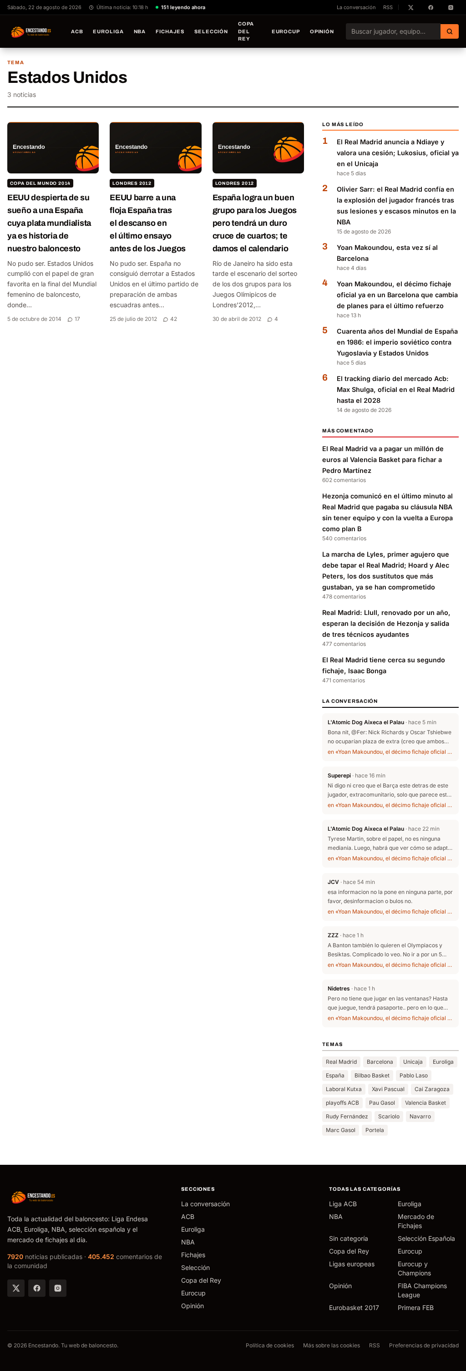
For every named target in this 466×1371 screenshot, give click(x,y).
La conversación (356, 7)
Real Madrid (341, 1061)
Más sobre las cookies (331, 1345)
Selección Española (426, 1238)
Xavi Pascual (388, 1089)
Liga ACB (343, 1204)
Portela (374, 1130)
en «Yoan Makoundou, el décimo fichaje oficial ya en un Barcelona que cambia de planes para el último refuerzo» (390, 751)
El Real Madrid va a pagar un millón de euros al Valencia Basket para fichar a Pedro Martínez (383, 459)
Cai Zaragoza (432, 1089)
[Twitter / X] (16, 1288)
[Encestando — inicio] (31, 31)
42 (173, 318)
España (335, 1075)
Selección (211, 31)
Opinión (322, 31)
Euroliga (108, 31)
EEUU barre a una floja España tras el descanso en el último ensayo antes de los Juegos (148, 223)
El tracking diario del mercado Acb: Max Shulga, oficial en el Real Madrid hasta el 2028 (396, 389)
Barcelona (380, 1061)
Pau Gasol (382, 1102)
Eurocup (286, 31)
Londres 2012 (132, 183)
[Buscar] (450, 31)
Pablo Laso (414, 1075)
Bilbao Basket (372, 1075)
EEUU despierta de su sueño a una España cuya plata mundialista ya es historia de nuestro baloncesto (49, 223)
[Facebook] (37, 1288)
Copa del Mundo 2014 (40, 183)
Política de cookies (270, 1345)
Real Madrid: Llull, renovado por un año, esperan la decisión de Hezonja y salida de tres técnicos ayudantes (386, 623)
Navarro (420, 1116)
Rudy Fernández (347, 1116)
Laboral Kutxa (344, 1089)
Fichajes (170, 31)
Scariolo (389, 1116)
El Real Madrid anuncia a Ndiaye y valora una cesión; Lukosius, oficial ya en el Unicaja (398, 153)
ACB (77, 31)
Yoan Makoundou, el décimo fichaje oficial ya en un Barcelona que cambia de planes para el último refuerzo (397, 295)
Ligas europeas (352, 1264)
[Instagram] (57, 1288)
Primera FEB (416, 1307)
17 (77, 318)
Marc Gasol (340, 1130)
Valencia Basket (425, 1102)
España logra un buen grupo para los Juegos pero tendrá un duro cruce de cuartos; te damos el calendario (255, 223)
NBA (140, 31)
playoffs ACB (342, 1102)
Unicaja (413, 1061)
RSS (388, 7)
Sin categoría (348, 1238)
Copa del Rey (246, 31)
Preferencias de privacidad (424, 1345)
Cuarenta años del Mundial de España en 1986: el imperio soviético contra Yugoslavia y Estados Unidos (397, 342)
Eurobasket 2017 (354, 1307)
